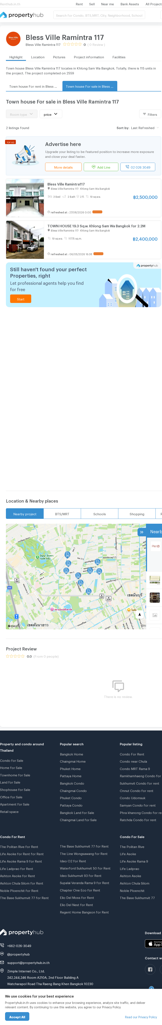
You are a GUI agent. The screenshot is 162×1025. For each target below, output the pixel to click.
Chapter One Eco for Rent (80, 889)
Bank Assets (129, 3)
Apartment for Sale (14, 803)
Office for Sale (11, 796)
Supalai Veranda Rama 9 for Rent (84, 882)
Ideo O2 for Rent (73, 860)
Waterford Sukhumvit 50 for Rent (85, 867)
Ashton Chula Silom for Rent (21, 882)
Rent (79, 3)
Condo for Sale (11, 760)
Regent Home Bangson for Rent (84, 911)
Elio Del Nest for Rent (76, 904)
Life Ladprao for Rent (16, 868)
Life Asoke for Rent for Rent (22, 853)
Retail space (9, 811)
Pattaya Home (70, 775)
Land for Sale (10, 781)
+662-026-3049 (19, 945)
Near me (107, 3)
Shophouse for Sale (15, 789)
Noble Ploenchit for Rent (19, 890)
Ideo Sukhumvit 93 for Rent (80, 875)
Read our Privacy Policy (141, 1016)
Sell (92, 3)
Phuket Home (70, 768)
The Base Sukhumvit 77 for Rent (24, 897)
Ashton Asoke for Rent (17, 875)
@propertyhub (18, 953)
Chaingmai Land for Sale (78, 819)
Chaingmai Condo (73, 790)
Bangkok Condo (72, 782)
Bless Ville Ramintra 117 (65, 35)
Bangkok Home (71, 753)
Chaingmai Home (73, 760)
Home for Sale (11, 767)
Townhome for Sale (15, 774)
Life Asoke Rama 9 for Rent (21, 860)
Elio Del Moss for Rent (77, 897)
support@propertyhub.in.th (28, 962)
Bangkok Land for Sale (77, 812)
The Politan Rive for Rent (19, 846)
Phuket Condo (71, 797)
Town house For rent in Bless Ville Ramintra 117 (35, 86)
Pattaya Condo (71, 804)
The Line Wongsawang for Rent (84, 853)
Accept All (17, 1016)
